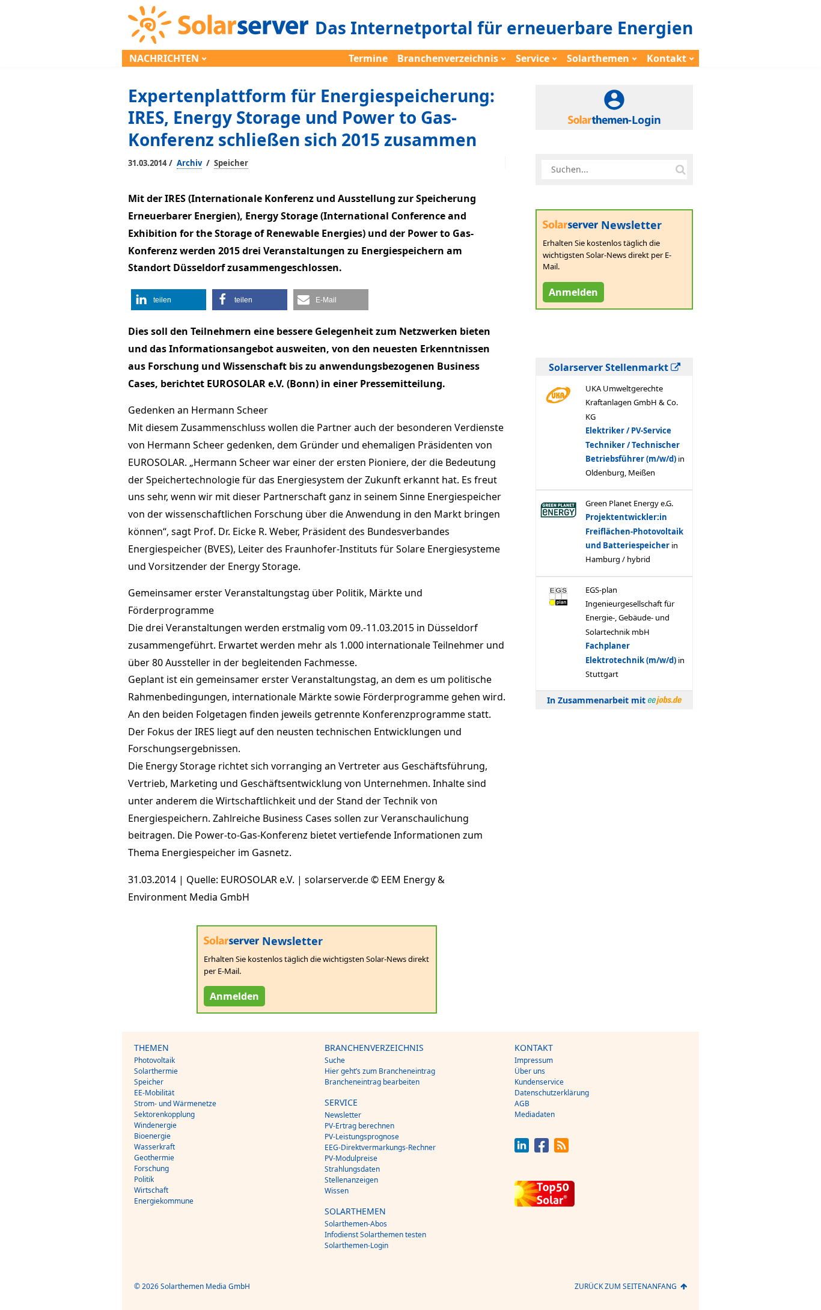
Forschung (151, 1168)
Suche (335, 1060)
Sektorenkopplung (164, 1114)
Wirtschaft (151, 1190)
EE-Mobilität (154, 1093)
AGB (522, 1103)
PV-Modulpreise (351, 1158)
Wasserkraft (154, 1147)
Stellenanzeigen (351, 1180)
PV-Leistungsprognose (362, 1136)
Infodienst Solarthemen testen (375, 1234)
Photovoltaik (154, 1060)
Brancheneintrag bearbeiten (372, 1082)
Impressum (533, 1060)
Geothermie (154, 1157)
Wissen (337, 1191)
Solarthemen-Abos (356, 1224)
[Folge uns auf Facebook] (541, 1149)
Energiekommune (164, 1201)
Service (532, 58)
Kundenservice (539, 1082)
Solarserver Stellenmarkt (610, 367)
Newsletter (343, 1115)
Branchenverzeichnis (447, 58)
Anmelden (234, 996)
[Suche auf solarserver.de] (680, 170)
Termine (368, 58)
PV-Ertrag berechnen (359, 1126)
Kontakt (666, 58)
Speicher (231, 163)
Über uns (529, 1071)
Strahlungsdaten (352, 1169)
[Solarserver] (218, 25)
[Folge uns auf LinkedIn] (521, 1149)
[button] (168, 299)
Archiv (189, 163)
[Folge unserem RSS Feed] (561, 1149)
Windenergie (155, 1125)
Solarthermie (156, 1071)
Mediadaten (534, 1114)
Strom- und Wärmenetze (175, 1103)
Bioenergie (152, 1136)
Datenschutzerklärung (551, 1093)
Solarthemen (598, 58)
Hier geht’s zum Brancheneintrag (380, 1071)
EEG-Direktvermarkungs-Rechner (380, 1147)
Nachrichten (164, 58)
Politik (144, 1179)
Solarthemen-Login (356, 1245)
